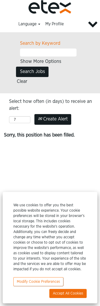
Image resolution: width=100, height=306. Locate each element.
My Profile (54, 24)
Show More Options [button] (40, 61)
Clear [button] (22, 81)
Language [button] (28, 24)
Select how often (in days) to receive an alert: (50, 105)
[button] (83, 24)
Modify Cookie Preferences (38, 282)
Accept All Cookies (68, 293)
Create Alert (55, 119)
